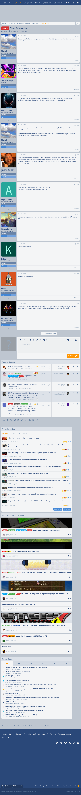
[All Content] (7, 663)
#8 (78, 244)
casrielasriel (11, 369)
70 (70, 470)
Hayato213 (8, 708)
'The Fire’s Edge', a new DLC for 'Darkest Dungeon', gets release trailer (32, 453)
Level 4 (3, 206)
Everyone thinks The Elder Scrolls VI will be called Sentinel (28, 473)
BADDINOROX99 (10, 716)
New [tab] (6, 433)
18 (70, 556)
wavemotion (9, 695)
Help (67, 786)
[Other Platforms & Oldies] (3, 690)
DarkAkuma (8, 686)
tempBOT (15, 484)
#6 (78, 184)
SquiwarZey (11, 415)
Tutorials (27, 734)
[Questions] (54, 663)
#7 (78, 214)
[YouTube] (60, 791)
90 (70, 491)
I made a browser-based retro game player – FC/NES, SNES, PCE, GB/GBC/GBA (29, 689)
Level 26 (4, 87)
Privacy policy (61, 786)
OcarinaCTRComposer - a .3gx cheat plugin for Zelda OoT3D (44, 593)
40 (70, 497)
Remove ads (18, 786)
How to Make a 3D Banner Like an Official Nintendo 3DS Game (46, 572)
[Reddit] (47, 791)
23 (70, 505)
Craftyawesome (10, 699)
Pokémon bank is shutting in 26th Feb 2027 (19, 604)
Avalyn (63, 386)
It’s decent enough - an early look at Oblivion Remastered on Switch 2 (32, 494)
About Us (5, 737)
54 (70, 477)
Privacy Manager (40, 786)
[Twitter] (56, 791)
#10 (77, 303)
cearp (63, 375)
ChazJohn (8, 669)
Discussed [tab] (24, 433)
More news (67, 509)
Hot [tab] (14, 433)
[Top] (75, 786)
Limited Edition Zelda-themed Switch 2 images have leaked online (30, 487)
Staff (34, 734)
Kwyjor (63, 405)
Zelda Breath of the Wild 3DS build (25, 551)
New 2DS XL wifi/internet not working (17, 680)
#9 (78, 274)
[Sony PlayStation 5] (3, 703)
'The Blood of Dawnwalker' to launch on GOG (23, 438)
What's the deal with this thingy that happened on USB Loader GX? (26, 667)
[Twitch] (51, 791)
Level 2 (3, 295)
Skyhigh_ (5, 31)
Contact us (31, 786)
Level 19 (4, 176)
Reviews (19, 734)
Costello (14, 477)
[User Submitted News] (31, 663)
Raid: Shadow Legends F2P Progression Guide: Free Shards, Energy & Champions (38, 480)
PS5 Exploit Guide (11, 702)
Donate (9, 786)
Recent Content (8, 659)
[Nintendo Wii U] (3, 677)
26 (70, 463)
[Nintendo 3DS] (3, 681)
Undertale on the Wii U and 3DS (19, 367)
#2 (78, 66)
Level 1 (3, 117)
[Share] (75, 36)
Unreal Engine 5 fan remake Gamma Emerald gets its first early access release (34, 466)
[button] (9, 2)
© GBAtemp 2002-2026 (73, 791)
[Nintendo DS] (3, 694)
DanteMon (11, 388)
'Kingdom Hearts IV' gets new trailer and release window (27, 460)
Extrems (7, 712)
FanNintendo (9, 678)
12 (70, 651)
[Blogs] (66, 663)
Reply (77, 60)
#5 (78, 155)
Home (4, 734)
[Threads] (19, 663)
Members (41, 734)
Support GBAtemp (64, 734)
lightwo (7, 691)
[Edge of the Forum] (43, 663)
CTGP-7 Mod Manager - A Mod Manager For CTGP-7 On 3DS (43, 625)
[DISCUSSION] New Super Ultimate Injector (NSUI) (21, 715)
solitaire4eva (9, 703)
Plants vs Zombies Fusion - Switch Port (17, 672)
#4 (78, 125)
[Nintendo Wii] (3, 668)
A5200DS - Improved (11, 693)
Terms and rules (51, 786)
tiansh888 (8, 673)
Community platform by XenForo (19, 791)
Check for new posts (50, 333)
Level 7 (3, 265)
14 (70, 598)
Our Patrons (51, 734)
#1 (78, 36)
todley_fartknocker (13, 399)
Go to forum (58, 509)
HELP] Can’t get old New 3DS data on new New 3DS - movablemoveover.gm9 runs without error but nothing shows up (23, 395)
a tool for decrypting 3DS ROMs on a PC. (31, 636)
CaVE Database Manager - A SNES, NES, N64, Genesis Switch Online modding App (30, 685)
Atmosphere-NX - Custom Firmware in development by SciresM (25, 706)
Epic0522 (10, 380)
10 (70, 535)
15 (70, 609)
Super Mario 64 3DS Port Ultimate (46, 530)
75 (70, 449)
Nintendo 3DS (28, 369)
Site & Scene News (9, 429)
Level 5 (3, 58)
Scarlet (18, 449)
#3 (78, 95)
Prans (16, 441)
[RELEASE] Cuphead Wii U (13, 676)
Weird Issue (7, 647)
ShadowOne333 (16, 490)
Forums (11, 734)
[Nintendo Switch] (3, 672)
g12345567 (8, 682)
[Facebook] (42, 791)
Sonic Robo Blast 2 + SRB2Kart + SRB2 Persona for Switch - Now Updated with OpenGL (32, 697)
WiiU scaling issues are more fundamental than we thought (24, 710)
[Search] (69, 3)
